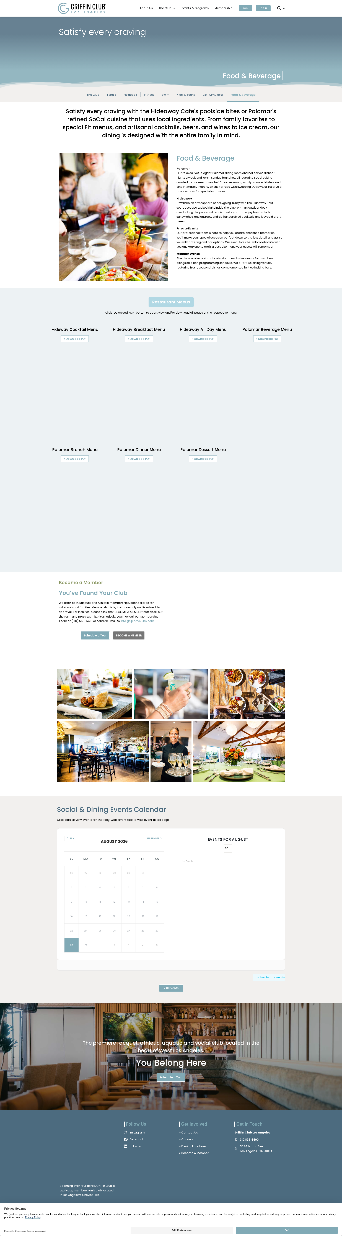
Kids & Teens (186, 95)
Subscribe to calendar (271, 977)
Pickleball (130, 95)
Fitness (149, 95)
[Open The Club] (174, 8)
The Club (93, 95)
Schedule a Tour (95, 635)
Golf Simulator (213, 95)
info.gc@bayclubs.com (137, 621)
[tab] (171, 302)
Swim (165, 95)
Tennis (111, 95)
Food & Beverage (243, 95)
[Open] (284, 8)
